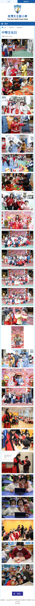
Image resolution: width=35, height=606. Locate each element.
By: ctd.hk (17, 603)
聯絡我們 (26, 1)
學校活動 (11, 27)
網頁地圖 (2, 600)
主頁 (8, 1)
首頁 (5, 27)
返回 (18, 593)
